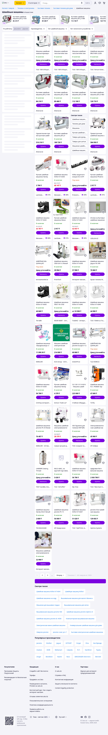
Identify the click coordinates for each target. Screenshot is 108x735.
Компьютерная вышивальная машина (80, 619)
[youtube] (81, 717)
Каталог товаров (8, 8)
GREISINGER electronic (83, 657)
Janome (39, 643)
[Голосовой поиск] (82, 3)
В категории (32, 3)
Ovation (39, 650)
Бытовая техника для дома (63, 8)
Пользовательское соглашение (41, 701)
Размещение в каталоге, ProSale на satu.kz (38, 685)
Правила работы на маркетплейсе (37, 710)
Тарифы (32, 675)
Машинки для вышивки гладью (48, 605)
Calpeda (70, 650)
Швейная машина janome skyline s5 (80, 612)
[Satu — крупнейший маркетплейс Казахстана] (6, 3)
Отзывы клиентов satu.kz (39, 696)
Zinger (38, 657)
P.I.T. (78, 650)
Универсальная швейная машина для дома (86, 625)
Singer (78, 643)
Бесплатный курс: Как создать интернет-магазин (41, 691)
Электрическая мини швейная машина (50, 625)
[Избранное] (99, 3)
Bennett (98, 657)
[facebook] (85, 717)
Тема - (38, 717)
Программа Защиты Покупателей (11, 672)
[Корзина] (104, 3)
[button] (43, 105)
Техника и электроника (26, 8)
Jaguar (58, 643)
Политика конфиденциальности (41, 705)
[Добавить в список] (49, 45)
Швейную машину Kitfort (74, 591)
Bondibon (49, 657)
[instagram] (89, 717)
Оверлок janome (42, 632)
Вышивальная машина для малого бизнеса (77, 598)
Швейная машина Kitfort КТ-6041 (48, 591)
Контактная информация (64, 680)
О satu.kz (58, 671)
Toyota (98, 650)
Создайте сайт (35, 671)
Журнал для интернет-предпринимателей (88, 672)
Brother (49, 643)
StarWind (88, 650)
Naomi (59, 657)
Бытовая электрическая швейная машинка (87, 632)
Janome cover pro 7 (60, 632)
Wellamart (58, 650)
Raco (68, 657)
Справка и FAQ (60, 675)
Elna (87, 643)
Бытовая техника (44, 8)
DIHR (48, 650)
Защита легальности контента (66, 684)
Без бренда (97, 643)
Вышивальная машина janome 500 (49, 612)
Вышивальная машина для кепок (76, 605)
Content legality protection (64, 688)
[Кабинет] (95, 3)
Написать (43, 64)
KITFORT (69, 643)
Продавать (33, 680)
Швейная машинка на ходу (46, 598)
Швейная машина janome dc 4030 (48, 619)
